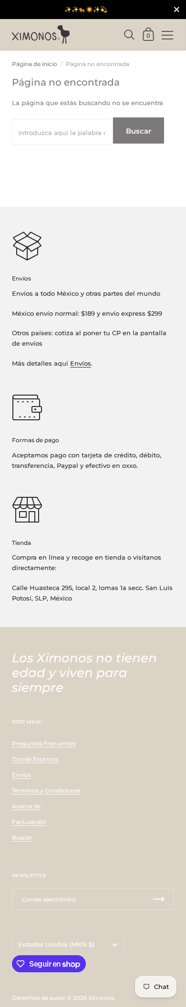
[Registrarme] (159, 899)
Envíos (80, 363)
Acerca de (26, 806)
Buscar (138, 131)
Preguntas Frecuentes (44, 743)
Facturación (29, 821)
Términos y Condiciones (46, 790)
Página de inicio (34, 64)
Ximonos (101, 997)
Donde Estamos (35, 759)
